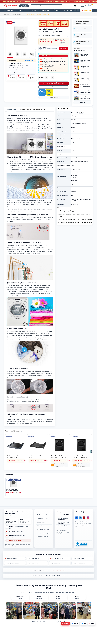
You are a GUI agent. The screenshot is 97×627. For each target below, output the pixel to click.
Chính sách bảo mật (42, 514)
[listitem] (14, 610)
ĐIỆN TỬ (20, 10)
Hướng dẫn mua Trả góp (43, 533)
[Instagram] (88, 517)
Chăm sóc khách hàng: (63, 522)
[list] (48, 611)
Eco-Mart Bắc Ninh (56, 563)
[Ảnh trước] (7, 610)
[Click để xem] (21, 35)
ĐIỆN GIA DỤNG (45, 10)
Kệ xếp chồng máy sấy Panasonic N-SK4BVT (37, 456)
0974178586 (81, 6)
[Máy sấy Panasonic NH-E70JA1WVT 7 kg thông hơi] (13, 483)
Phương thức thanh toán (43, 529)
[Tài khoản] (88, 5)
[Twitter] (80, 517)
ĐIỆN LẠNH (32, 10)
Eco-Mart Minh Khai (79, 563)
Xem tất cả (82, 102)
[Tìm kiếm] (31, 5)
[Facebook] (76, 517)
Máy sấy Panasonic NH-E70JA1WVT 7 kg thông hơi (12, 490)
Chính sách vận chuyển (43, 518)
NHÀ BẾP (57, 10)
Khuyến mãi (87, 10)
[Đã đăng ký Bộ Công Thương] (81, 544)
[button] (30, 60)
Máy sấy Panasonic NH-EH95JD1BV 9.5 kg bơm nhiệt (80, 456)
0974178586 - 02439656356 (57, 570)
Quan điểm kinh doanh (42, 536)
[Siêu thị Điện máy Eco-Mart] (11, 6)
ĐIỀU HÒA (9, 10)
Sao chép (81, 112)
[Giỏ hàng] (91, 5)
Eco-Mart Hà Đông (79, 558)
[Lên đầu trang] (94, 613)
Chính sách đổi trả (41, 522)
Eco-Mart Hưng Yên (34, 563)
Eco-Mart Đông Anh (12, 558)
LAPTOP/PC (69, 10)
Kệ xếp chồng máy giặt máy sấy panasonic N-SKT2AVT (15, 456)
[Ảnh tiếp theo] (89, 610)
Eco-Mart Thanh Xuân (13, 563)
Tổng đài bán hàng (62, 525)
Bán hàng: (63, 514)
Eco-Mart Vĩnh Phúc (57, 558)
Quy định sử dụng (41, 525)
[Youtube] (84, 517)
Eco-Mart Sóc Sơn (34, 558)
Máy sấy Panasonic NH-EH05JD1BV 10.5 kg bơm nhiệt (58, 456)
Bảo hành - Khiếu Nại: (63, 519)
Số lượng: (41, 77)
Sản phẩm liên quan (12, 431)
